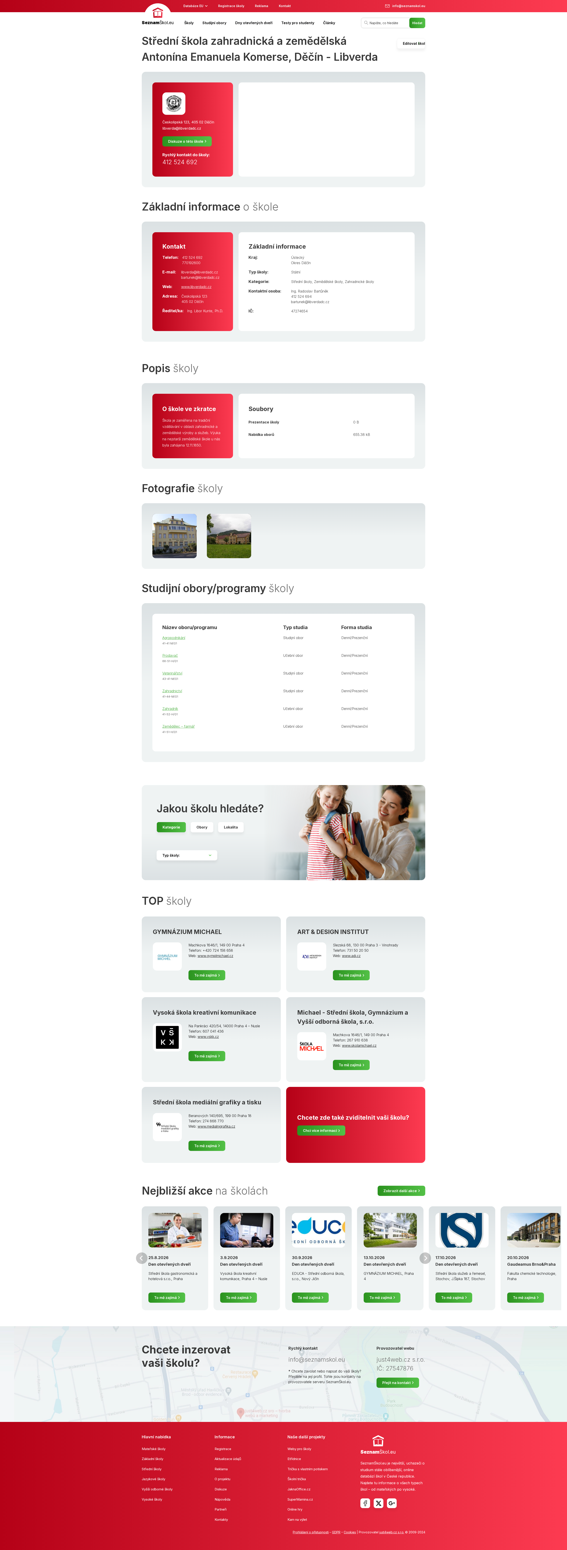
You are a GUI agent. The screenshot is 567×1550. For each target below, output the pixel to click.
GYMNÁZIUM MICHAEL (187, 932)
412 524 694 (301, 296)
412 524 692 (179, 162)
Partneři (221, 1509)
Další (425, 1258)
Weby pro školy (299, 1449)
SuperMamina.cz (300, 1499)
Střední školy (301, 281)
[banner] (158, 14)
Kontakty (221, 1519)
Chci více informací (320, 1130)
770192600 (191, 263)
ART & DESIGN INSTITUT (333, 932)
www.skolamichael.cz (359, 1045)
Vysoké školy (152, 1499)
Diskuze (221, 1489)
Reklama (261, 6)
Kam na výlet (297, 1519)
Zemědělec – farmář (178, 726)
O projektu (222, 1479)
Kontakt (285, 6)
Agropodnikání (173, 638)
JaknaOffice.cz (299, 1489)
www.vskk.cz (208, 1036)
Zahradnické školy (359, 281)
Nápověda (222, 1499)
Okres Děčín (301, 263)
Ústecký (297, 257)
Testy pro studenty (297, 23)
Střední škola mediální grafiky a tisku (207, 1102)
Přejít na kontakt (396, 1382)
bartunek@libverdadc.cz (200, 277)
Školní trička (296, 1479)
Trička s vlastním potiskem (307, 1469)
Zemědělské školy (328, 281)
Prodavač (170, 655)
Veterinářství (172, 673)
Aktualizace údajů (228, 1459)
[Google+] (392, 1503)
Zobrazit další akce (400, 1191)
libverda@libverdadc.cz (181, 128)
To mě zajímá (205, 975)
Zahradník (170, 708)
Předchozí (142, 1258)
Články (329, 23)
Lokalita (231, 827)
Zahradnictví (172, 691)
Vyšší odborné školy (157, 1489)
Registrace (223, 1449)
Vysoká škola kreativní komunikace (204, 1012)
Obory (202, 827)
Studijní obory (214, 23)
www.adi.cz (351, 955)
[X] (378, 1503)
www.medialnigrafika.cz (216, 1126)
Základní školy (152, 1459)
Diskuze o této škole (185, 141)
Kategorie (171, 827)
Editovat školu (414, 43)
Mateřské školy (153, 1449)
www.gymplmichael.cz (215, 955)
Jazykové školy (153, 1479)
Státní (295, 272)
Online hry (294, 1509)
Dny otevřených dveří (253, 23)
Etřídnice (294, 1459)
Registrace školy (231, 6)
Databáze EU (193, 6)
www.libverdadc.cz (196, 287)
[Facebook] (365, 1503)
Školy (189, 23)
